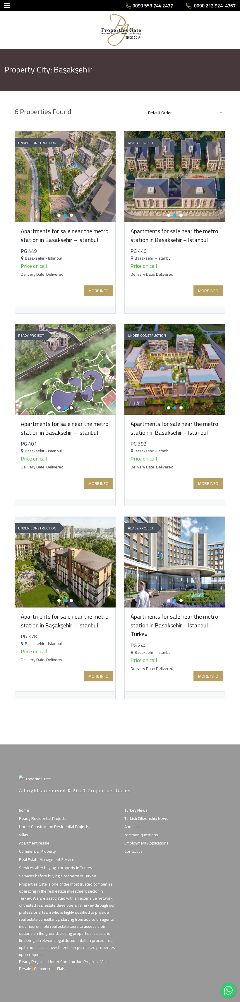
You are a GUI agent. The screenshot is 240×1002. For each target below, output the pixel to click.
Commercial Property (37, 851)
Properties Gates (109, 790)
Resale (25, 968)
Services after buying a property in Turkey (55, 867)
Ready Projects (32, 961)
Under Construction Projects (73, 961)
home (24, 810)
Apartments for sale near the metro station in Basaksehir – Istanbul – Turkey (174, 625)
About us (132, 826)
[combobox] (184, 112)
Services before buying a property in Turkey (57, 876)
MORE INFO (98, 290)
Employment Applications (146, 843)
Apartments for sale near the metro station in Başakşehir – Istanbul (65, 621)
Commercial (44, 968)
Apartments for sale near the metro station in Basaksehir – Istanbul (65, 235)
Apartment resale (34, 843)
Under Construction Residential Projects (54, 826)
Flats (61, 968)
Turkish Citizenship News (146, 818)
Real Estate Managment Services (47, 859)
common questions (141, 835)
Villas (23, 835)
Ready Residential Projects (42, 818)
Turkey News (136, 810)
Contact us (133, 851)
